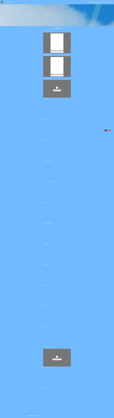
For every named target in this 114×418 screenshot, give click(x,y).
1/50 (51, 75)
